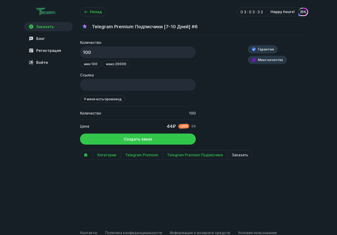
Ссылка (87, 75)
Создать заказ (138, 139)
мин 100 (90, 64)
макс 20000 (116, 64)
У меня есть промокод (103, 99)
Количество (90, 42)
